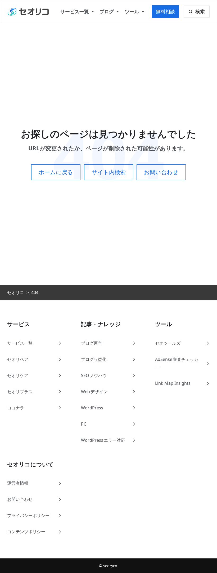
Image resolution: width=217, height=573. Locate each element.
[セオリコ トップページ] (28, 12)
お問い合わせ (161, 172)
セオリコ (15, 292)
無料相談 (165, 11)
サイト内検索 (109, 172)
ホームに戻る (56, 172)
